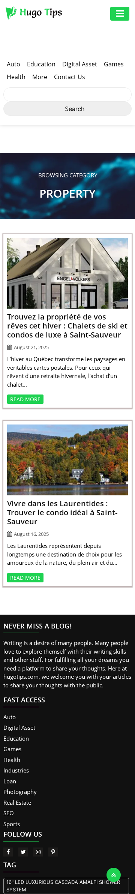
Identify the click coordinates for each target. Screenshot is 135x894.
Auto (13, 64)
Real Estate (17, 802)
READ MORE (25, 399)
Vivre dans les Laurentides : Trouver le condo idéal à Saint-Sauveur (62, 512)
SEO (8, 813)
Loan (9, 781)
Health (16, 77)
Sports (11, 824)
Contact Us (69, 77)
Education (41, 64)
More (39, 77)
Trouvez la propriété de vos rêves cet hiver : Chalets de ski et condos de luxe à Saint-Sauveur (67, 326)
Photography (20, 791)
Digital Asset (79, 64)
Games (114, 64)
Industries (16, 770)
